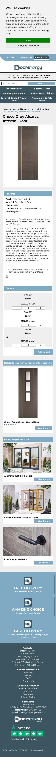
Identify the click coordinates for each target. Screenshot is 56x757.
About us (28, 672)
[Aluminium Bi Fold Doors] (28, 457)
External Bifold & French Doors (14, 99)
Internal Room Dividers (42, 93)
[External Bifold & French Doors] (28, 499)
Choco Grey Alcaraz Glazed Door (22, 422)
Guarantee (28, 694)
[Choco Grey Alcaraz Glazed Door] (28, 393)
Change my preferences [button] (28, 45)
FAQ (28, 678)
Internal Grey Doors (40, 109)
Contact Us (28, 681)
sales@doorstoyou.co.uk (33, 78)
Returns (28, 691)
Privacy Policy (28, 697)
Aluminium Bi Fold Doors (42, 99)
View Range (44, 479)
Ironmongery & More (14, 93)
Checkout (41, 57)
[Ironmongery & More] (28, 541)
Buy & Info (43, 428)
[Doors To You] (28, 71)
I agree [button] (28, 40)
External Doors (42, 88)
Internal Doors (14, 88)
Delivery (28, 675)
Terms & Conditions (28, 688)
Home (6, 109)
